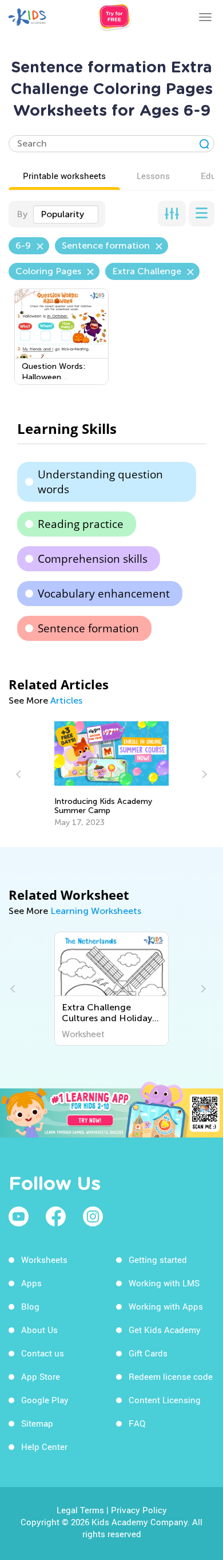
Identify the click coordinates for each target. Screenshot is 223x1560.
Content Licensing (165, 1399)
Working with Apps (166, 1306)
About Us (39, 1329)
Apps (31, 1283)
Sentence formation (88, 628)
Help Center (44, 1446)
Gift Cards (148, 1353)
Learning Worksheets (95, 910)
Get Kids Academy (165, 1329)
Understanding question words (100, 482)
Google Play (45, 1399)
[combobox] (65, 214)
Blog (30, 1306)
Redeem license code (171, 1376)
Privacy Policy (139, 1510)
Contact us (42, 1353)
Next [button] (203, 774)
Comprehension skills (93, 558)
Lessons (153, 175)
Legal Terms (80, 1510)
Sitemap (37, 1423)
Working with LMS (164, 1283)
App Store (40, 1376)
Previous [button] (20, 774)
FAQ (137, 1423)
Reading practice (81, 524)
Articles (66, 700)
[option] (111, 774)
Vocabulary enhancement (104, 593)
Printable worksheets (64, 175)
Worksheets (44, 1259)
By (22, 214)
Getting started (158, 1259)
